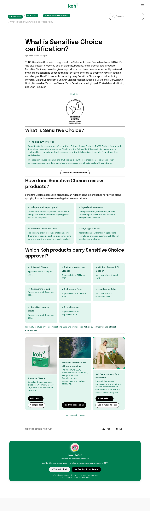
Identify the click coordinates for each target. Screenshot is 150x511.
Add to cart (35, 398)
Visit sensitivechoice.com (75, 173)
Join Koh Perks (104, 398)
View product (36, 405)
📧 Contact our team (86, 469)
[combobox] (126, 16)
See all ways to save (107, 405)
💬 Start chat (59, 469)
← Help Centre (15, 17)
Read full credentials (74, 405)
